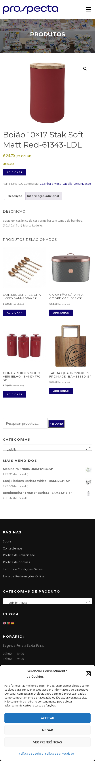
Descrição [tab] (15, 196)
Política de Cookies (31, 754)
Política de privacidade (59, 754)
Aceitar (47, 718)
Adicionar (15, 172)
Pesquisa (56, 423)
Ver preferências (47, 742)
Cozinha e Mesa (50, 184)
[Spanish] (13, 623)
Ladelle (67, 184)
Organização (82, 184)
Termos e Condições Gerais (23, 569)
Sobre (7, 541)
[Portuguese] (9, 623)
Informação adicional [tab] (43, 196)
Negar (47, 730)
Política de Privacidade (19, 555)
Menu (88, 9)
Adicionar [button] (15, 312)
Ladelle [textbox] (46, 449)
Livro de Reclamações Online (23, 576)
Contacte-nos (12, 548)
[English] (5, 623)
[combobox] (47, 448)
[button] (88, 674)
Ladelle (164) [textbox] (46, 603)
